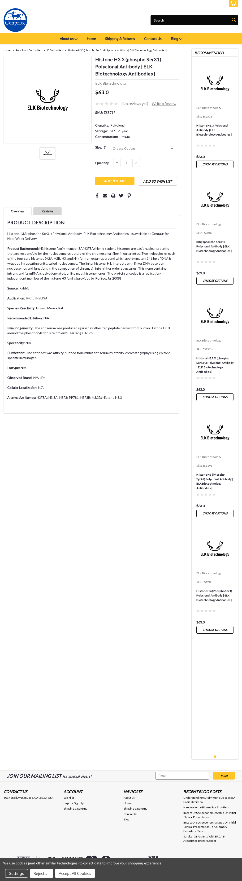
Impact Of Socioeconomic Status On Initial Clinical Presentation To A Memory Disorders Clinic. (209, 827)
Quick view (215, 101)
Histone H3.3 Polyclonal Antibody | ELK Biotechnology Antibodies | (214, 130)
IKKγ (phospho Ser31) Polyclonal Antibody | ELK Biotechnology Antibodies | (214, 246)
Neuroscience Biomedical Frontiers (206, 807)
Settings (16, 873)
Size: (101, 147)
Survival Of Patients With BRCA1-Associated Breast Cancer (204, 838)
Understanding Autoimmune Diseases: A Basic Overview (209, 800)
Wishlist (69, 797)
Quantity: (102, 163)
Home (91, 38)
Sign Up (218, 3)
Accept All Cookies (75, 873)
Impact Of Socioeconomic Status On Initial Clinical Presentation (209, 815)
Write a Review (164, 103)
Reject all (41, 873)
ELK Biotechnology (208, 108)
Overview (17, 211)
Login (203, 3)
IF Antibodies (55, 50)
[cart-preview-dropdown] (232, 3)
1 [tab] (215, 756)
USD (35, 3)
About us (67, 38)
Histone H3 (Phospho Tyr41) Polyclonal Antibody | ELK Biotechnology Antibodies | (214, 481)
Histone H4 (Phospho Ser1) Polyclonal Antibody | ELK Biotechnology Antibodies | (214, 595)
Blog (175, 38)
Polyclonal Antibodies (29, 50)
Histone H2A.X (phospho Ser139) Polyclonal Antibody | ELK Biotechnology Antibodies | (214, 364)
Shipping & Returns (120, 38)
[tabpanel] (215, 115)
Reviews (47, 211)
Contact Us (153, 38)
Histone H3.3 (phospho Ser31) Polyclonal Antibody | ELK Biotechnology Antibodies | (117, 50)
